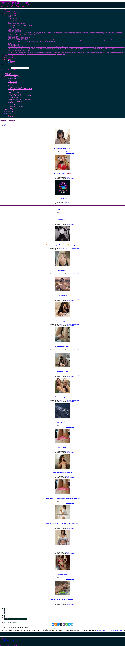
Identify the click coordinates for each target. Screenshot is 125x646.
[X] (61, 624)
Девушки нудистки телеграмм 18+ (62, 599)
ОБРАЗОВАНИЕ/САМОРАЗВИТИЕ (20, 89)
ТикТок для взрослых (62, 397)
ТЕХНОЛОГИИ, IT (14, 94)
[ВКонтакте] (53, 624)
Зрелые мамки (62, 270)
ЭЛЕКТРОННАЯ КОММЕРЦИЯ (19, 99)
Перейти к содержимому (8, 1)
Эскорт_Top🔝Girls (62, 422)
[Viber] (64, 624)
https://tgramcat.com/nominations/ (110, 630)
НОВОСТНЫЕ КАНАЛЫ (16, 87)
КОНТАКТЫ (8, 112)
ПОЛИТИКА (12, 90)
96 (4, 617)
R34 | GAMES (62, 295)
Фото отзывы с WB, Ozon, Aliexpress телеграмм (62, 523)
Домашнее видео (62, 371)
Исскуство (68, 151)
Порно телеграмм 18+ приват (62, 472)
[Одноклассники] (55, 624)
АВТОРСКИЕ (12, 78)
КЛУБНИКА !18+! (14, 104)
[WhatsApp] (66, 624)
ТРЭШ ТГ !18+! (13, 108)
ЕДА (9, 80)
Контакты (7, 642)
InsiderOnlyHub (62, 199)
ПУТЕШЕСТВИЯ (14, 92)
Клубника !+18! (68, 177)
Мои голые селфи (62, 574)
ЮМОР (10, 103)
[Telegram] (72, 624)
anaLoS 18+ (62, 209)
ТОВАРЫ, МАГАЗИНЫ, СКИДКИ (19, 96)
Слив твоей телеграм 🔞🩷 (62, 173)
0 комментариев (70, 153)
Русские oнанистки (62, 346)
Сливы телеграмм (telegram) (72, 248)
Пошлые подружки (62, 321)
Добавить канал (9, 640)
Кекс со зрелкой (62, 548)
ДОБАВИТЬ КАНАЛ (11, 75)
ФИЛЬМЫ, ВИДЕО (14, 97)
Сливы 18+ (62, 219)
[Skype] (69, 624)
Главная (6, 638)
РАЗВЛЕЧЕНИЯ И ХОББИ (17, 101)
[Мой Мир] (58, 624)
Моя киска (62, 447)
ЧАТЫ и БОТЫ (9, 110)
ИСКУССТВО (13, 83)
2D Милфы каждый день (62, 148)
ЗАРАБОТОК (12, 82)
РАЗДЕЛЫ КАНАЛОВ (11, 76)
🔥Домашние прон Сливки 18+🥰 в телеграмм (62, 245)
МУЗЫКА (11, 85)
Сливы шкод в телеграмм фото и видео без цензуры (62, 498)
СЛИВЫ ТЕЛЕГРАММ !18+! (17, 106)
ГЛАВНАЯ (7, 73)
